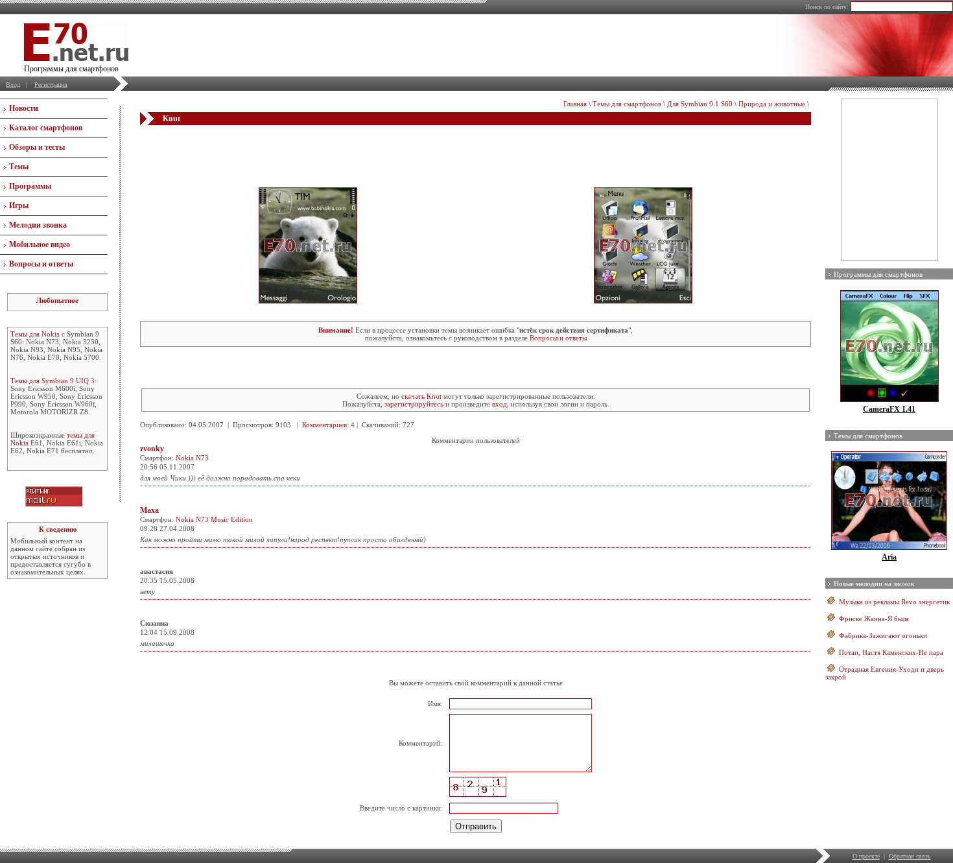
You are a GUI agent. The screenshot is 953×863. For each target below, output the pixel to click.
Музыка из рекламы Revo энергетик (894, 602)
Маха (149, 510)
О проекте (866, 856)
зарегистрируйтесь (413, 404)
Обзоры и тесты (37, 147)
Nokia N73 (192, 458)
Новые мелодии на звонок (874, 583)
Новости (23, 108)
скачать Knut (421, 396)
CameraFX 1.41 (889, 409)
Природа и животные (771, 104)
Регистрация (50, 84)
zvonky (152, 448)
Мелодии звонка (38, 225)
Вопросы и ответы (41, 263)
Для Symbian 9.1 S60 (700, 104)
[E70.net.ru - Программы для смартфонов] (76, 58)
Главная (575, 104)
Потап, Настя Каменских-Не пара (891, 652)
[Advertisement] (476, 151)
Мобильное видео (39, 244)
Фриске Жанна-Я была (874, 618)
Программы (30, 186)
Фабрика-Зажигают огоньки (883, 635)
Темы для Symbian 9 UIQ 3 (52, 380)
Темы (19, 166)
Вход (13, 84)
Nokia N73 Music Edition (214, 519)
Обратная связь (910, 856)
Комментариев (324, 425)
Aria (889, 557)
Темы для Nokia (35, 334)
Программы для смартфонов (878, 274)
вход (499, 404)
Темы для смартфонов (627, 104)
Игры (19, 205)
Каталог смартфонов (45, 127)
